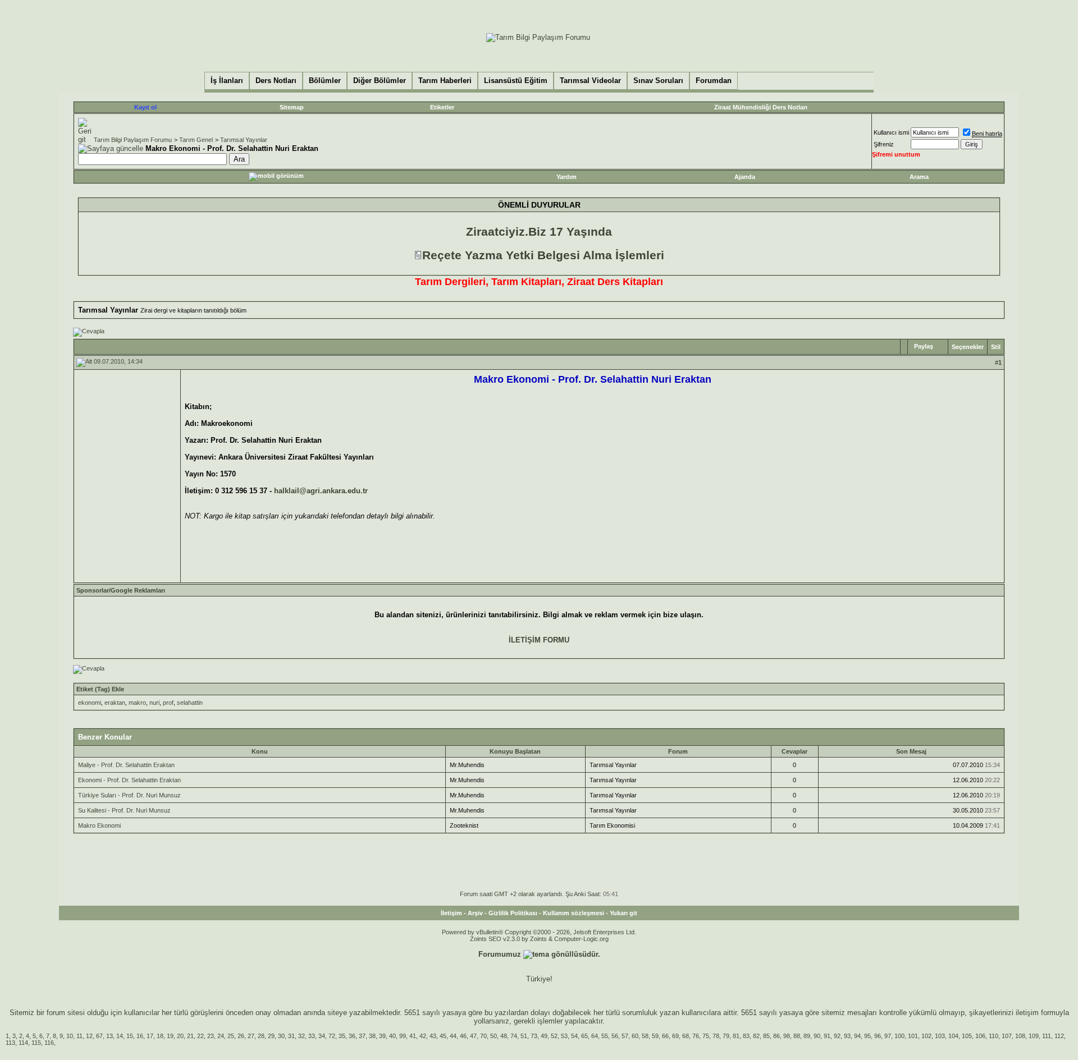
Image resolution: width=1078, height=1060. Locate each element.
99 (402, 1036)
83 (746, 1036)
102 (926, 1036)
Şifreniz (884, 144)
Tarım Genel (196, 139)
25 (230, 1036)
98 (786, 1036)
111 (1046, 1036)
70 (483, 1036)
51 (523, 1036)
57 (625, 1036)
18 (160, 1036)
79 (726, 1036)
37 (362, 1036)
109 (1034, 1036)
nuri (154, 702)
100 (899, 1036)
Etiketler (442, 107)
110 (993, 1036)
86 (776, 1036)
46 (463, 1036)
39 (382, 1036)
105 (967, 1036)
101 (913, 1036)
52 (554, 1036)
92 (837, 1036)
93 (847, 1036)
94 (857, 1036)
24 (220, 1036)
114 (23, 1042)
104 (953, 1036)
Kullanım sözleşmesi (573, 913)
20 (180, 1036)
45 (443, 1036)
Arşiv (475, 913)
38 (372, 1036)
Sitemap (292, 107)
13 (109, 1036)
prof (168, 702)
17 (150, 1036)
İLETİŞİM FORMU (539, 640)
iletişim (1027, 1012)
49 (544, 1036)
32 (301, 1036)
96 (877, 1036)
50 (493, 1036)
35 (342, 1036)
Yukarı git (623, 913)
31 (291, 1036)
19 (170, 1036)
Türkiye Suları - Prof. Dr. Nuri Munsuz (129, 795)
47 (473, 1036)
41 (412, 1036)
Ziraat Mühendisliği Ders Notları (760, 107)
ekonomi (89, 702)
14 (119, 1036)
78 (715, 1036)
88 (796, 1036)
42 (422, 1036)
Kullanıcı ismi (891, 132)
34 (321, 1036)
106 (980, 1036)
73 (534, 1036)
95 (867, 1036)
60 (635, 1036)
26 (240, 1036)
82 (756, 1036)
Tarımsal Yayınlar (243, 139)
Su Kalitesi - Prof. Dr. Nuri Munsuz (124, 810)
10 (69, 1036)
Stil (996, 346)
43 (433, 1036)
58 (645, 1036)
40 (392, 1036)
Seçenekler (968, 346)
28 (261, 1036)
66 (665, 1036)
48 (503, 1036)
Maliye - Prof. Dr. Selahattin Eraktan (126, 764)
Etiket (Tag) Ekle (100, 689)
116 (49, 1042)
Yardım (566, 176)
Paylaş (923, 346)
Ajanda (744, 176)
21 (190, 1036)
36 (352, 1036)
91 (827, 1036)
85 (766, 1036)
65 (584, 1036)
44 (453, 1036)
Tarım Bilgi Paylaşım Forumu (133, 139)
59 (655, 1036)
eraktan (114, 702)
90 (817, 1036)
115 (36, 1042)
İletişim (451, 913)
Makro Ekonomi (99, 825)
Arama (919, 176)
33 (311, 1036)
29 (271, 1036)
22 (200, 1036)
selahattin (190, 702)
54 (574, 1036)
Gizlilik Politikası (512, 913)
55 (604, 1036)
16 (139, 1036)
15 (129, 1036)
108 (1020, 1036)
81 (736, 1036)
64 (594, 1036)
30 (281, 1036)
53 (564, 1036)
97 (887, 1036)
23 (210, 1036)
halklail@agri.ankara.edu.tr (321, 491)
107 (1007, 1036)
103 (940, 1036)
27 (251, 1036)
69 (675, 1036)
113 (10, 1042)
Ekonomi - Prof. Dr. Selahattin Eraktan (129, 780)
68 (685, 1036)
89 (806, 1036)
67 (99, 1036)
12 (89, 1036)
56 (614, 1036)
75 (705, 1036)
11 (79, 1036)
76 (695, 1036)
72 (331, 1036)
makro (137, 702)
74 (513, 1036)
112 (1059, 1036)
